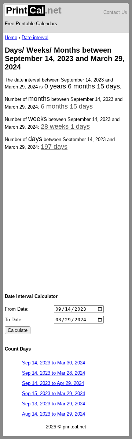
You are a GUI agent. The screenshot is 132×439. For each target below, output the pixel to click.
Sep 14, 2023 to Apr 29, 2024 (53, 383)
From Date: (17, 309)
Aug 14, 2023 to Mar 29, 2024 (53, 414)
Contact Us (115, 12)
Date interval (35, 37)
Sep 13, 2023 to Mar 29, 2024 (53, 403)
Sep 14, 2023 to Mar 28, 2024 (53, 373)
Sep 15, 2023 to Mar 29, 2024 (53, 393)
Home (11, 37)
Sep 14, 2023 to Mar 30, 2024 (53, 363)
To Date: (14, 319)
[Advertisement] (66, 221)
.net (34, 10)
